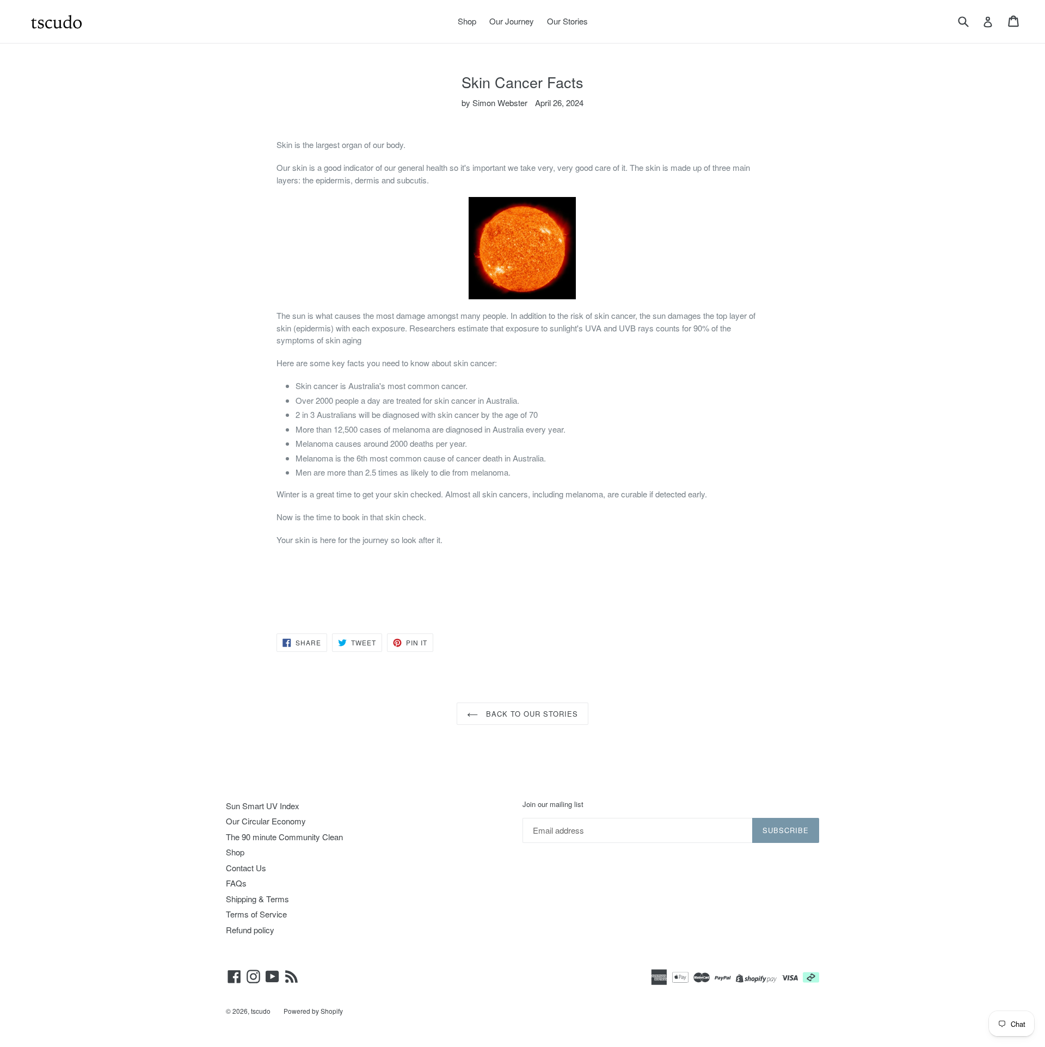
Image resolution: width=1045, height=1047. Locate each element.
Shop (467, 21)
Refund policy (250, 929)
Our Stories (567, 21)
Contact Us (246, 867)
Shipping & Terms (257, 898)
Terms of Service (256, 914)
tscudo (261, 1010)
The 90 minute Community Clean (284, 836)
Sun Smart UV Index (262, 805)
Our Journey (511, 21)
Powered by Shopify (313, 1010)
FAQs (236, 883)
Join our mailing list (552, 804)
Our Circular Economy (266, 821)
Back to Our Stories (531, 714)
